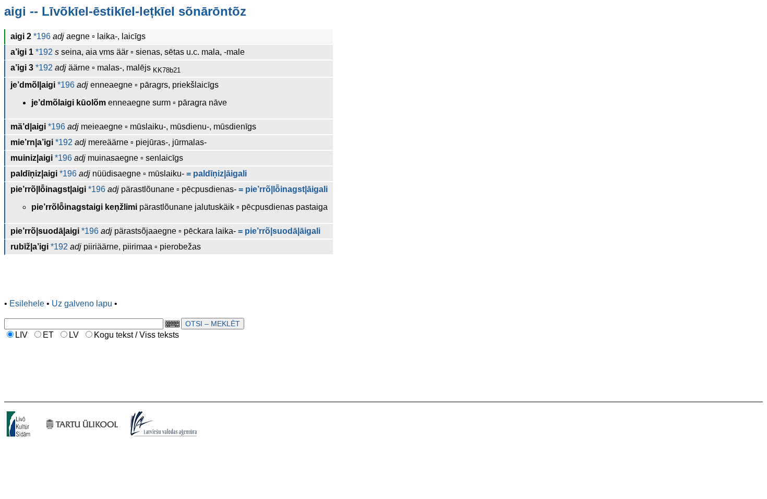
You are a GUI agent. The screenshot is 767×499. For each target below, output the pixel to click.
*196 (41, 36)
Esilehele (26, 303)
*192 (43, 51)
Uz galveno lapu (82, 303)
